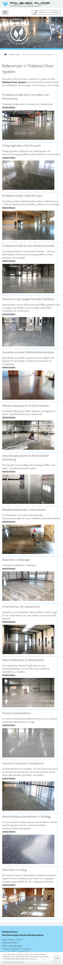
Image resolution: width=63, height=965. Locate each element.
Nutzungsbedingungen (13, 962)
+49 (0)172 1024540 (48, 12)
